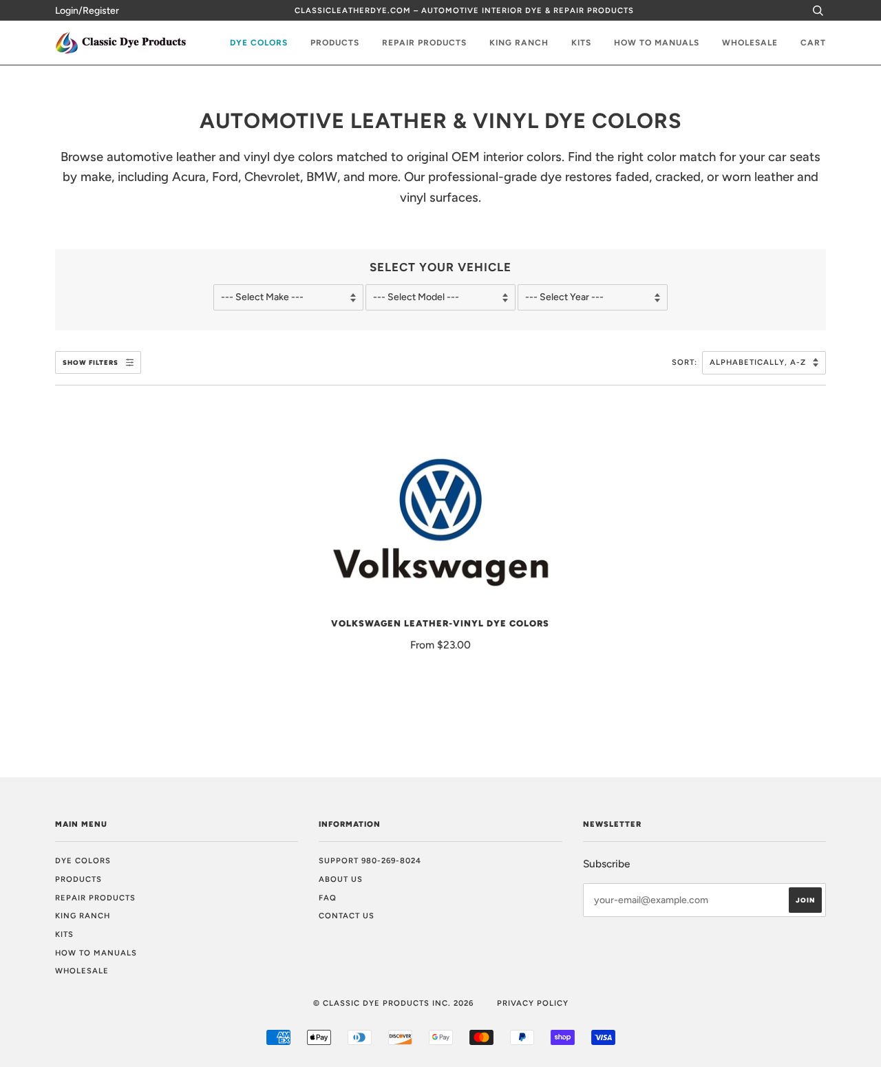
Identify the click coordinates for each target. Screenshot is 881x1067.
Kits (581, 42)
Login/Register (87, 11)
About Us (341, 879)
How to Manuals (656, 42)
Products (334, 42)
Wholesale (750, 42)
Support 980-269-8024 (370, 860)
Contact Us (346, 915)
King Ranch (519, 42)
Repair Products (424, 42)
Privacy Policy (533, 1003)
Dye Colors (259, 42)
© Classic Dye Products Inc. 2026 (393, 1003)
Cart (813, 42)
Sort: (686, 362)
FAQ (328, 897)
